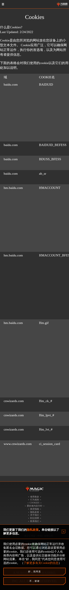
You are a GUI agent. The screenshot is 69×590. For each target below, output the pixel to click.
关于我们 (34, 515)
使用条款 (34, 496)
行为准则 (34, 499)
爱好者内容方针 (34, 506)
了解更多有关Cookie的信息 (41, 562)
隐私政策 (34, 512)
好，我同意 (34, 571)
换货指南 (34, 509)
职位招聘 (34, 518)
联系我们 (34, 521)
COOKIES (34, 502)
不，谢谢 (34, 581)
